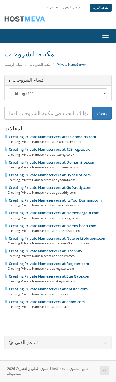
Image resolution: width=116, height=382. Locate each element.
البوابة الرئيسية (13, 64)
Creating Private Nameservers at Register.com (48, 263)
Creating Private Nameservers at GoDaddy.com (49, 187)
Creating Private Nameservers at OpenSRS (45, 250)
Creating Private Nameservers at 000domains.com (52, 136)
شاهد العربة (100, 7)
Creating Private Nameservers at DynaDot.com (49, 174)
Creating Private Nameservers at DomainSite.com (51, 162)
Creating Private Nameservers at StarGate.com (49, 276)
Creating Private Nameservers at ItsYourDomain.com (55, 200)
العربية (50, 7)
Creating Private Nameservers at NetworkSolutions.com (57, 238)
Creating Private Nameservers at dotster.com (48, 288)
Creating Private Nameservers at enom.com (46, 301)
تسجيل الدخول (71, 7)
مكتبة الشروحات (40, 64)
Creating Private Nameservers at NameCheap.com (52, 225)
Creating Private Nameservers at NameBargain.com (53, 212)
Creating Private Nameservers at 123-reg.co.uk (49, 149)
